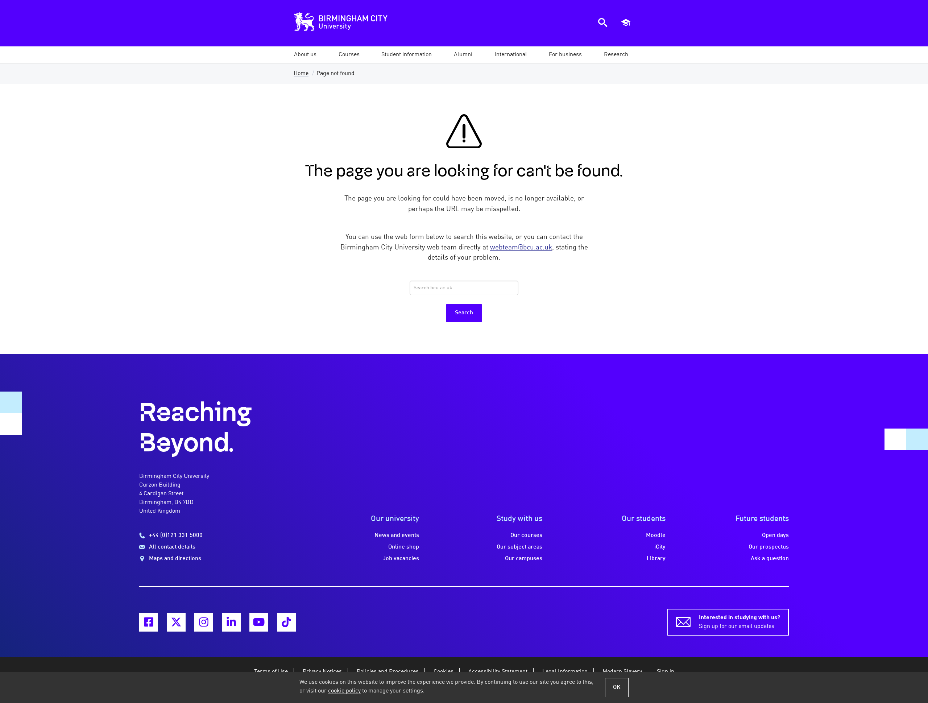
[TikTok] (286, 622)
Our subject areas (519, 547)
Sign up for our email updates (739, 622)
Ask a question (770, 559)
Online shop (403, 547)
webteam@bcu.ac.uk (521, 247)
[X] (176, 622)
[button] (305, 55)
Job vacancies (401, 559)
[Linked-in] (231, 622)
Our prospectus (769, 547)
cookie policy (344, 691)
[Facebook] (148, 622)
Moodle (656, 535)
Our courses (526, 535)
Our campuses (523, 559)
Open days (775, 535)
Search (464, 313)
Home (301, 73)
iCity (660, 547)
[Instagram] (203, 622)
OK (617, 687)
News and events (396, 535)
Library (656, 559)
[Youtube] (258, 622)
